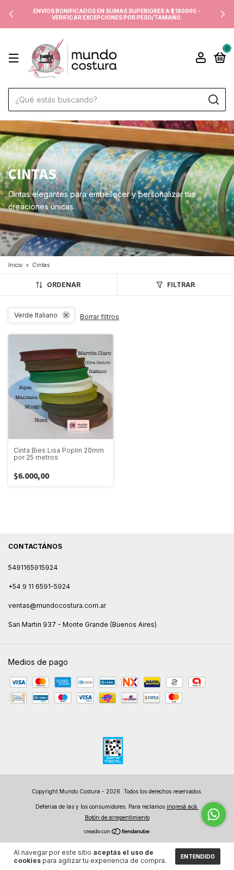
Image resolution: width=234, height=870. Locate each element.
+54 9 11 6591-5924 (39, 586)
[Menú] (15, 58)
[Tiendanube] (117, 832)
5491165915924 (33, 567)
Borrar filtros (99, 317)
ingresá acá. (183, 806)
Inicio (15, 265)
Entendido (198, 856)
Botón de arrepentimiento (117, 817)
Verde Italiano (36, 315)
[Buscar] (213, 100)
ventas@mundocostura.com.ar (57, 605)
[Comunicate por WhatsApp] (213, 814)
